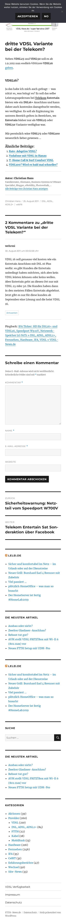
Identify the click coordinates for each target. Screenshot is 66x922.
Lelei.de (14, 555)
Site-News (15, 871)
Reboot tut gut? (18, 634)
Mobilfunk (18, 840)
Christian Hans (13, 201)
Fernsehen (15, 849)
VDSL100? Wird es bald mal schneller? (33, 164)
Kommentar (14, 382)
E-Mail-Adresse (16, 446)
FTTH (15, 831)
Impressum (12, 894)
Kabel (15, 836)
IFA (10, 853)
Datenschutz (13, 902)
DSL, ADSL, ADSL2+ (24, 827)
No (46, 16)
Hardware (14, 844)
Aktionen (14, 813)
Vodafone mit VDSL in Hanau (27, 155)
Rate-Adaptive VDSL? (23, 151)
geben (9, 67)
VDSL (15, 822)
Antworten (11, 313)
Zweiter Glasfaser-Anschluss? (27, 630)
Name (9, 430)
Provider (13, 818)
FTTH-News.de (13, 912)
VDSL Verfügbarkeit (17, 886)
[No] (62, 11)
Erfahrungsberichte (20, 862)
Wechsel (13, 867)
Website (10, 462)
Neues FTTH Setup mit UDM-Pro (29, 648)
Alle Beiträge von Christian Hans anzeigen (26, 188)
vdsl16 (19, 204)
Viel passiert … (17, 581)
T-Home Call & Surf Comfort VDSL (31, 160)
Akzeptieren (27, 16)
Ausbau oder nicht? (20, 626)
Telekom (40, 97)
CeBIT (12, 858)
